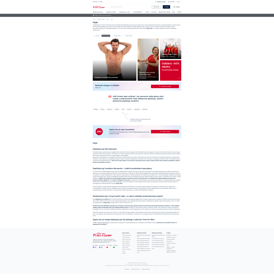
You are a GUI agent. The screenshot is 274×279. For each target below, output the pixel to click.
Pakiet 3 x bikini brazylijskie (170, 248)
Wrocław (145, 109)
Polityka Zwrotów (171, 237)
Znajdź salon (172, 1)
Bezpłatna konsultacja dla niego (158, 236)
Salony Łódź (125, 247)
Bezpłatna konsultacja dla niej (143, 236)
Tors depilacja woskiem (158, 238)
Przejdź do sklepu (166, 86)
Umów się (156, 7)
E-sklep (166, 7)
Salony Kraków (126, 237)
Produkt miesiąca (170, 243)
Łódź (123, 109)
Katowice (109, 109)
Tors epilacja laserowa (157, 240)
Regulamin (126, 269)
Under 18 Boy (128, 35)
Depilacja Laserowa (98, 12)
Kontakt (179, 12)
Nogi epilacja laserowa (143, 246)
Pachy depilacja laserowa (143, 250)
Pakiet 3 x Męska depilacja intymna (171, 251)
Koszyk (178, 7)
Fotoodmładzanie (137, 12)
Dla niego (106, 35)
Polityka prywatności (135, 269)
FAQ (138, 252)
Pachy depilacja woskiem (143, 248)
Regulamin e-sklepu (171, 235)
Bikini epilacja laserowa (143, 240)
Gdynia (102, 109)
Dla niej (97, 35)
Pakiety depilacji (170, 239)
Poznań (129, 109)
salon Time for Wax (103, 222)
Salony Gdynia (126, 243)
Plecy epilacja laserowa (158, 246)
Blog (173, 12)
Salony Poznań (126, 245)
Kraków (117, 109)
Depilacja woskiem (111, 12)
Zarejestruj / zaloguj (161, 1)
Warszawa (136, 109)
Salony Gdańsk (126, 241)
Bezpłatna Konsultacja (164, 12)
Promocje (153, 12)
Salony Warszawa (126, 235)
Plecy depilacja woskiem (158, 244)
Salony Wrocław (126, 249)
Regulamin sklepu (146, 269)
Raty (167, 245)
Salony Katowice (126, 239)
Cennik (147, 12)
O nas (123, 251)
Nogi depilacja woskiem (143, 244)
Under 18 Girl (117, 35)
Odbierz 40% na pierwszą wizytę (103, 15)
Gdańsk (96, 109)
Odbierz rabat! (166, 131)
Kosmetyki (169, 241)
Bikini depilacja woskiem (143, 238)
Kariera (124, 253)
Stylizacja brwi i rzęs (124, 12)
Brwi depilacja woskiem (143, 242)
